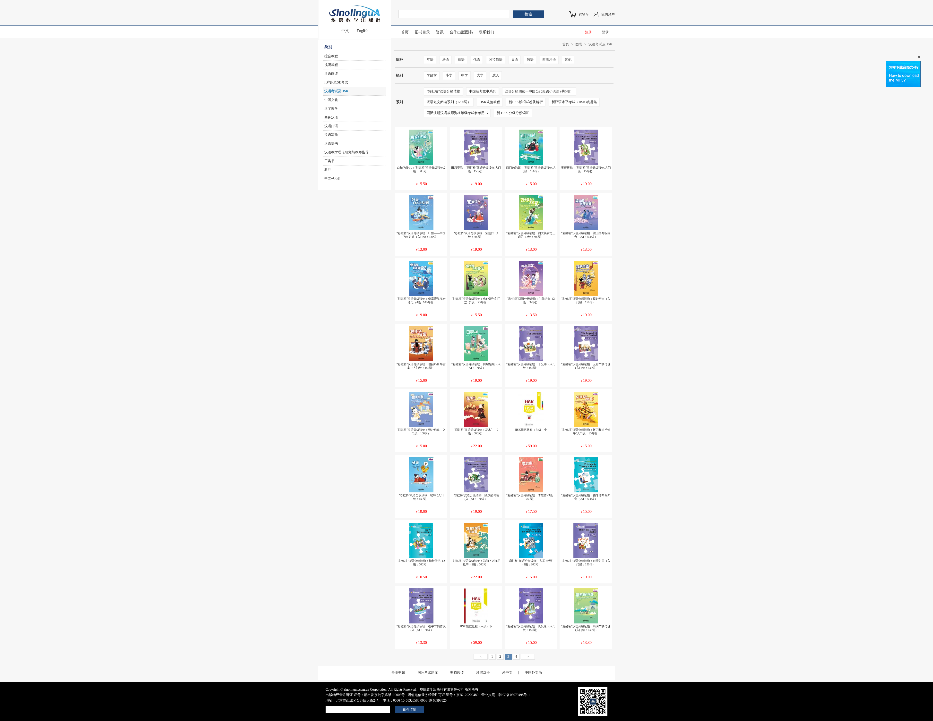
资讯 (440, 32)
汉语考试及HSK (336, 91)
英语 (430, 59)
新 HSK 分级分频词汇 (513, 113)
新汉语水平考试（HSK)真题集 (574, 102)
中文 (345, 31)
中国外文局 (533, 672)
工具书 (329, 161)
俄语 (476, 59)
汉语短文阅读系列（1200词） (449, 102)
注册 (588, 32)
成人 (495, 75)
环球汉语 (483, 672)
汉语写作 (331, 135)
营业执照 (488, 695)
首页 (405, 32)
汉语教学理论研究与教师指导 (346, 152)
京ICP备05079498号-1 (514, 695)
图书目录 (422, 32)
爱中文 (507, 672)
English (362, 31)
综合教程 (331, 56)
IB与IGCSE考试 (336, 82)
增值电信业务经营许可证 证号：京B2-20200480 (443, 695)
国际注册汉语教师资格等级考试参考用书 (457, 113)
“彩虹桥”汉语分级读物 (443, 91)
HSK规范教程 (490, 102)
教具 (327, 170)
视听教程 (331, 65)
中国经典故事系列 (482, 91)
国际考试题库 (427, 672)
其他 (568, 59)
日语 (514, 59)
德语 (461, 59)
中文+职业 (332, 178)
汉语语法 (331, 143)
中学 (464, 75)
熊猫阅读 (457, 672)
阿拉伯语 (495, 59)
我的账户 (608, 14)
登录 (605, 32)
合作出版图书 (461, 32)
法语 (445, 59)
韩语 (530, 59)
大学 (480, 75)
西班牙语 (549, 59)
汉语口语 (331, 126)
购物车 (584, 14)
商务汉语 (331, 117)
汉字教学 (331, 108)
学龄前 (432, 75)
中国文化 (331, 100)
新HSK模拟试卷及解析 (526, 102)
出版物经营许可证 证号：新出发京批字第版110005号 (365, 695)
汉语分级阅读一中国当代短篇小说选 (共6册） (539, 91)
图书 (578, 44)
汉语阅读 (331, 73)
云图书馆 (398, 672)
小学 (449, 75)
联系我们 (486, 32)
